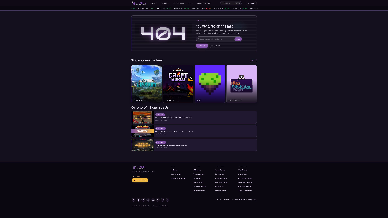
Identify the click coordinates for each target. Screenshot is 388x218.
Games (153, 3)
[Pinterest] (138, 200)
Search (238, 39)
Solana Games (220, 170)
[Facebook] (162, 200)
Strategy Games (198, 174)
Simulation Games (199, 190)
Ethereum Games (221, 178)
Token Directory (243, 170)
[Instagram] (153, 200)
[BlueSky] (167, 200)
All (252, 61)
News (191, 3)
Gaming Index (179, 3)
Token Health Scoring (245, 182)
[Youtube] (133, 200)
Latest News (202, 45)
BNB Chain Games (221, 182)
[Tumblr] (158, 200)
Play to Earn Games (199, 186)
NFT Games (197, 170)
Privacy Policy (252, 199)
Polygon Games (220, 190)
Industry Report (204, 3)
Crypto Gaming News (245, 190)
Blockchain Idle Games (178, 178)
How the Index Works (245, 178)
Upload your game (141, 180)
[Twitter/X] (148, 200)
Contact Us (227, 199)
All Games (174, 170)
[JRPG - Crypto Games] (139, 3)
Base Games (219, 186)
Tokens (164, 3)
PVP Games (197, 178)
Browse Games (215, 45)
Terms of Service (239, 199)
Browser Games (176, 174)
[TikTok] (143, 200)
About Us (218, 199)
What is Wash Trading (245, 186)
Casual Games (197, 182)
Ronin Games (219, 174)
